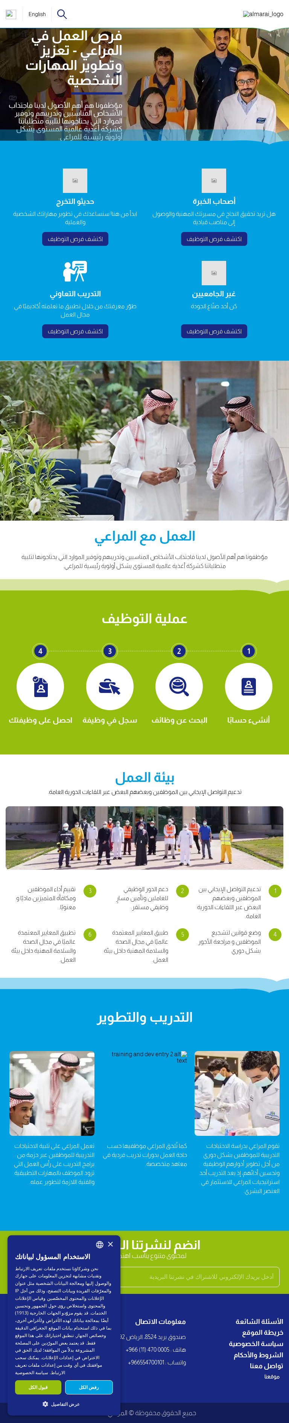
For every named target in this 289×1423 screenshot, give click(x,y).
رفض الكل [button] (89, 1387)
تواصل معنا (266, 1366)
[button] (64, 1403)
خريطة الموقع (262, 1332)
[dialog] (64, 1325)
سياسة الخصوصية (256, 1344)
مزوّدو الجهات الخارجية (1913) (44, 1313)
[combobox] (99, 1244)
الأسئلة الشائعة (259, 1321)
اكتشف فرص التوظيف (214, 239)
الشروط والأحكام (258, 1355)
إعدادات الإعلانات (57, 1357)
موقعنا (272, 1376)
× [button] (110, 1244)
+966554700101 (146, 1362)
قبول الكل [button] (38, 1387)
